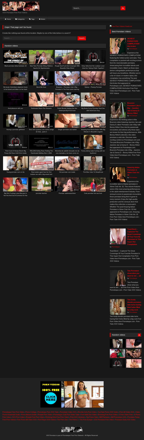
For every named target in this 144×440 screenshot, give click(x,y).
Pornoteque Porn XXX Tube (48, 412)
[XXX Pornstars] (21, 6)
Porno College (30, 412)
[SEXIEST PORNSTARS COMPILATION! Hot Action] (118, 53)
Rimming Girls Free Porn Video (57, 417)
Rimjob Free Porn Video (35, 417)
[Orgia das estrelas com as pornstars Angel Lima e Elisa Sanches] (133, 353)
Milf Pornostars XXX (118, 417)
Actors (43, 19)
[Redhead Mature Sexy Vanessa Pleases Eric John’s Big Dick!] (117, 353)
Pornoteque (133, 48)
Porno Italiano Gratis (28, 415)
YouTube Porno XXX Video (108, 412)
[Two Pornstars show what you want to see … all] (118, 285)
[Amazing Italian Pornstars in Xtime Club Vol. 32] (118, 182)
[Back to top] (137, 434)
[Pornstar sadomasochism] (133, 343)
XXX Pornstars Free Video (104, 420)
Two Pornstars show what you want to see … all (134, 273)
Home (9, 19)
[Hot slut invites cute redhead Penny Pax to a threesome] (133, 363)
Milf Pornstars (104, 417)
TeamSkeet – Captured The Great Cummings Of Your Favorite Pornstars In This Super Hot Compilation (134, 236)
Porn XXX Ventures (77, 417)
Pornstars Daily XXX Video (125, 420)
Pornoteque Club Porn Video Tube (66, 415)
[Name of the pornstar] (117, 343)
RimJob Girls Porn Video (87, 412)
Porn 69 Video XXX (127, 412)
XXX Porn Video (18, 417)
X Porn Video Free (126, 415)
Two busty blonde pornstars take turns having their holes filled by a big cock (134, 305)
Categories (21, 19)
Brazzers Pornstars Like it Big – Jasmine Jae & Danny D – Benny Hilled (134, 108)
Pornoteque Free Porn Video (13, 412)
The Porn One (62, 420)
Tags (32, 19)
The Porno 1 (73, 420)
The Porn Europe (86, 420)
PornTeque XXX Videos (47, 420)
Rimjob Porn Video (45, 415)
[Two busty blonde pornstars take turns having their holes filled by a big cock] (118, 314)
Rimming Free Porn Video (107, 415)
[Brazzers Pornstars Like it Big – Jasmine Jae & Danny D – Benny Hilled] (118, 118)
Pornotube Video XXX (68, 412)
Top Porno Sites (92, 417)
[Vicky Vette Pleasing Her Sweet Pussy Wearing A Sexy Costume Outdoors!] (117, 363)
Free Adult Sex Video (89, 415)
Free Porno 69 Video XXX (27, 420)
